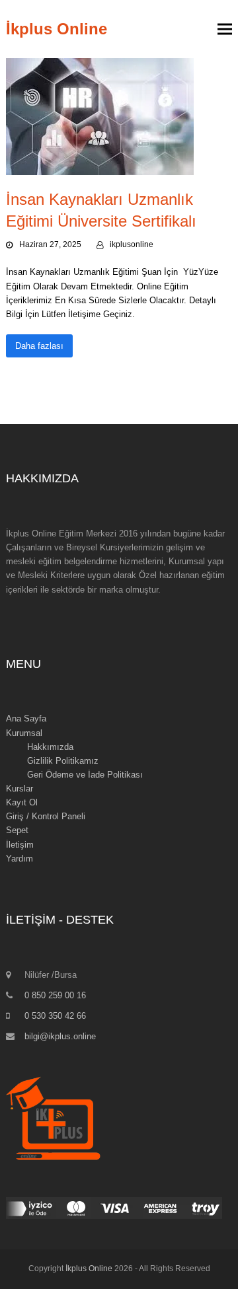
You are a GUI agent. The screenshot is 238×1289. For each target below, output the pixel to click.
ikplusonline (131, 244)
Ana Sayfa (26, 718)
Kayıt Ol (22, 802)
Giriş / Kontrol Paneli (45, 816)
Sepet (17, 830)
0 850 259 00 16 (55, 995)
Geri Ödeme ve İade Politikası (85, 775)
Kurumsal (24, 733)
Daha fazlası (39, 346)
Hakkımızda (50, 747)
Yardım (19, 859)
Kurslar (19, 788)
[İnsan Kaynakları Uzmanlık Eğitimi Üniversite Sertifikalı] (100, 116)
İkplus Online (56, 29)
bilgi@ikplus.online (60, 1036)
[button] (225, 29)
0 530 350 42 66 (55, 1016)
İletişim (20, 845)
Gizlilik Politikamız (63, 761)
